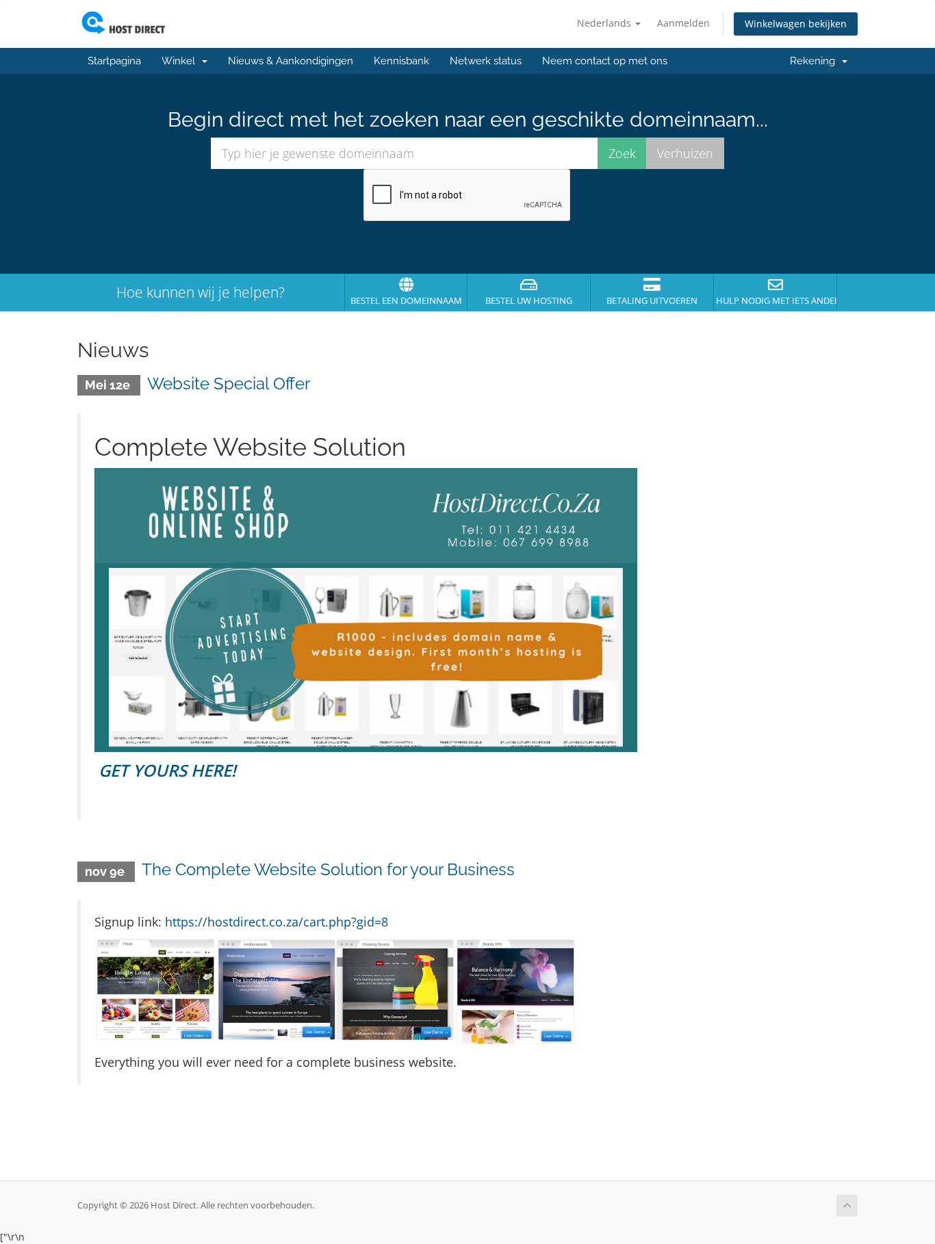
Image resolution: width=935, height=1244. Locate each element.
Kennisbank (401, 61)
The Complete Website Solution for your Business (328, 869)
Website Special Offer (228, 383)
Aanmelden (683, 22)
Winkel (181, 61)
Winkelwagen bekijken (796, 23)
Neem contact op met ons (604, 61)
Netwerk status (486, 61)
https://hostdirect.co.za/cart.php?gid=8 (276, 921)
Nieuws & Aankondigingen (290, 61)
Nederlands (605, 22)
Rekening (815, 61)
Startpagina (114, 61)
